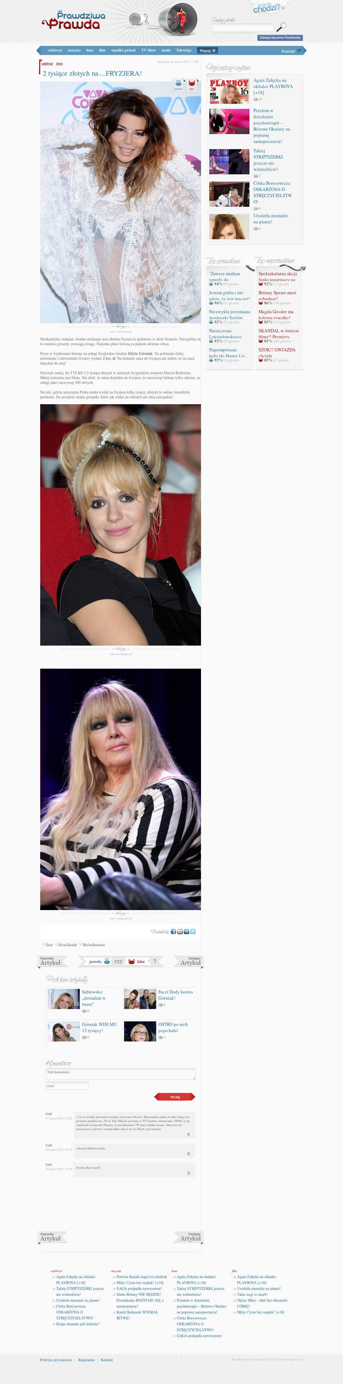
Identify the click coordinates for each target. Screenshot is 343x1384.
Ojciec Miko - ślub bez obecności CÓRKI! (262, 1303)
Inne (90, 50)
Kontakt (288, 51)
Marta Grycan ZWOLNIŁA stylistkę (53, 962)
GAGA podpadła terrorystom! (139, 1288)
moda (166, 50)
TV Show (148, 50)
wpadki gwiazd (123, 50)
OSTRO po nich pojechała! (173, 1027)
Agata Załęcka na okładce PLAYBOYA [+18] (273, 86)
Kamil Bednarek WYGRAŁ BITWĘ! (137, 1314)
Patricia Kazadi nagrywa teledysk (142, 1276)
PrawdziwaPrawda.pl (73, 19)
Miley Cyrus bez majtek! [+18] (140, 1282)
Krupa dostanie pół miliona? (77, 1323)
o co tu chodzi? (269, 8)
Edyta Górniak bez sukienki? (189, 962)
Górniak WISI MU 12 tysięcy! (99, 1027)
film (102, 50)
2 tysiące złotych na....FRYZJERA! (92, 73)
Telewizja (183, 50)
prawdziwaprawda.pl (290, 1359)
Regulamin (86, 1359)
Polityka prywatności (56, 1359)
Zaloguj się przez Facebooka (280, 37)
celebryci (55, 50)
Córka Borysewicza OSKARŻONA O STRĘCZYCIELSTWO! (272, 192)
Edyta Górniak (68, 944)
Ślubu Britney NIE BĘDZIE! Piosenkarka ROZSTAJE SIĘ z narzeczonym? (140, 1300)
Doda (49, 944)
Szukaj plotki (223, 20)
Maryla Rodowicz (94, 944)
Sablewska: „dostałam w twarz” (94, 998)
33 (260, 99)
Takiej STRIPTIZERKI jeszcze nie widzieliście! (268, 160)
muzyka (74, 50)
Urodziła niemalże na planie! (270, 218)
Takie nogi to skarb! (252, 1294)
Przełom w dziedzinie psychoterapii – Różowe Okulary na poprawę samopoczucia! (271, 125)
